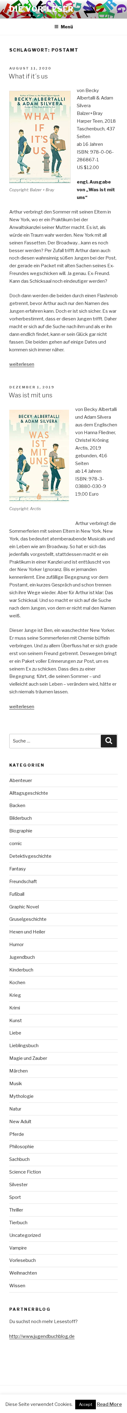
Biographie (20, 831)
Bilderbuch (20, 818)
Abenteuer (20, 780)
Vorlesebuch (22, 1260)
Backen (17, 805)
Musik (15, 1083)
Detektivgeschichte (30, 856)
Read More (109, 1404)
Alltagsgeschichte (28, 793)
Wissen (17, 1285)
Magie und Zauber (28, 1058)
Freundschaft (23, 881)
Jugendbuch (22, 957)
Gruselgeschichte (28, 919)
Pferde (16, 1134)
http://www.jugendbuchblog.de (42, 1336)
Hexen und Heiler (27, 932)
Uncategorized (25, 1235)
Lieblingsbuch (24, 1045)
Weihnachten (23, 1273)
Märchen (18, 1071)
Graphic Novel (24, 907)
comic (15, 843)
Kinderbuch (21, 970)
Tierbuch (18, 1222)
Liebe (15, 1033)
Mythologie (21, 1096)
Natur (15, 1109)
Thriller (16, 1210)
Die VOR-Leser (41, 9)
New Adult (20, 1121)
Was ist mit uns (30, 395)
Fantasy (17, 869)
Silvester (18, 1184)
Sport (15, 1197)
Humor (16, 944)
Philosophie (21, 1146)
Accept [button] (85, 1404)
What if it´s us (28, 76)
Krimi (14, 1008)
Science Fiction (25, 1172)
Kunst (15, 1020)
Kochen (17, 982)
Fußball (16, 894)
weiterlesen (21, 364)
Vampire (18, 1248)
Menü (67, 26)
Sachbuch (19, 1159)
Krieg (15, 995)
